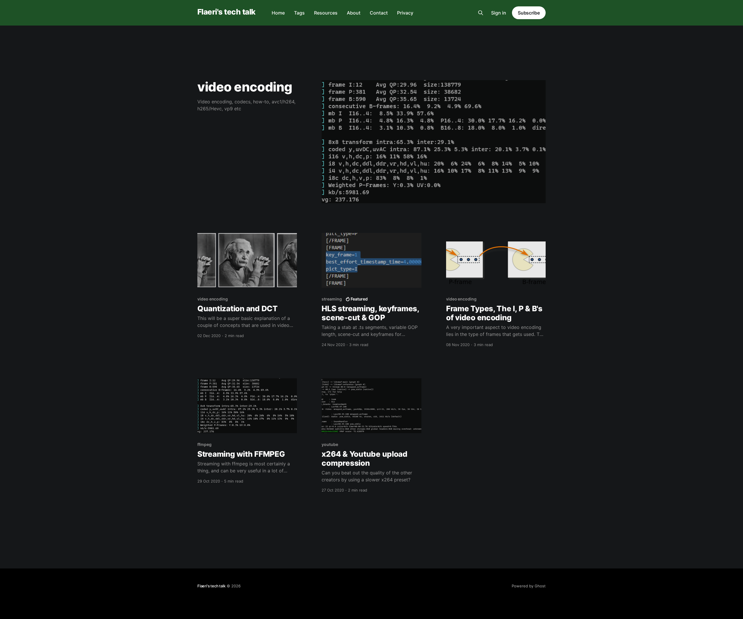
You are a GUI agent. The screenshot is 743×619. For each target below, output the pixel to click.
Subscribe (529, 13)
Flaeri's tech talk (226, 12)
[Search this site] (480, 12)
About (353, 13)
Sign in (498, 13)
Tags (299, 13)
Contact (379, 13)
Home (278, 13)
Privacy (405, 13)
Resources (326, 13)
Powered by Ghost (529, 586)
